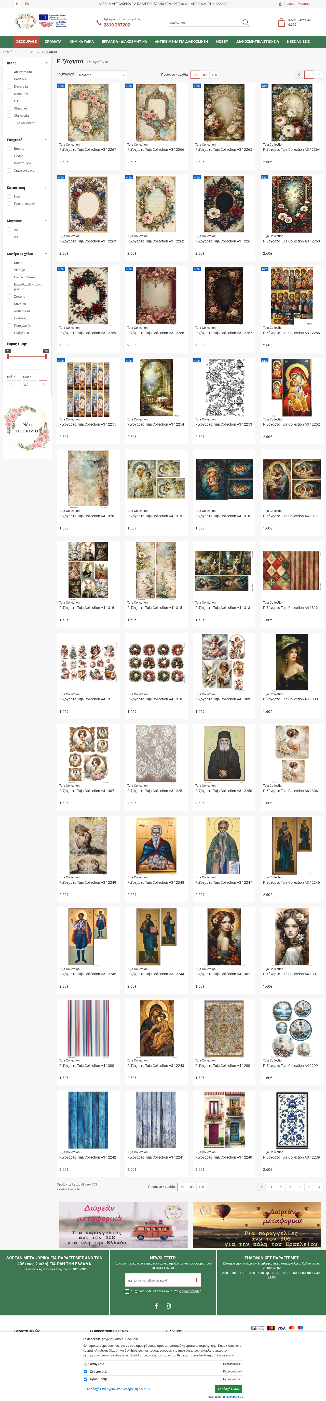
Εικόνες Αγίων (24, 277)
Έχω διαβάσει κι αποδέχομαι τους (167, 1291)
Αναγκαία (97, 1364)
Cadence (20, 79)
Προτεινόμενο (24, 204)
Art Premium (23, 72)
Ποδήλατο (21, 333)
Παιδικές (20, 318)
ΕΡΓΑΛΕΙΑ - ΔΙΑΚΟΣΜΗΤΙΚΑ (124, 41)
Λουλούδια (22, 311)
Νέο (17, 196)
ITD (16, 101)
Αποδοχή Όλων (228, 1389)
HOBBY (222, 41)
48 (195, 75)
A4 (16, 237)
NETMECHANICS (232, 1396)
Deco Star (21, 94)
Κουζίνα (20, 304)
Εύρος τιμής (17, 344)
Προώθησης (99, 1379)
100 (214, 75)
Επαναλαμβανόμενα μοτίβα (28, 286)
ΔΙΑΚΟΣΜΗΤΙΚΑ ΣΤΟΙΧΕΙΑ (257, 41)
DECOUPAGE (26, 41)
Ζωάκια (19, 296)
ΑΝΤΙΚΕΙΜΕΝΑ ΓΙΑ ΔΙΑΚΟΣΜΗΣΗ (181, 41)
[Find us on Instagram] (168, 1306)
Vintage (19, 270)
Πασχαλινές (22, 326)
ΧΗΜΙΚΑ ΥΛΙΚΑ (82, 41)
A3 (16, 230)
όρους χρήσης (191, 1291)
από (9, 377)
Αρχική (7, 52)
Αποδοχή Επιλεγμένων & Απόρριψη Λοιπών (118, 1389)
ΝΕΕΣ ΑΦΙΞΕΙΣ (298, 41)
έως (26, 377)
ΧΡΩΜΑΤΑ (53, 41)
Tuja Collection (24, 123)
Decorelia (21, 86)
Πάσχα (18, 156)
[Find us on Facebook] (156, 1306)
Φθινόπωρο (22, 163)
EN (27, 4)
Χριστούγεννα (24, 170)
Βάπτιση (20, 149)
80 (205, 75)
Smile (18, 263)
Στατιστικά (98, 1371)
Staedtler (20, 108)
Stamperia (21, 115)
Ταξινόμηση (65, 74)
